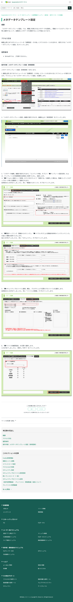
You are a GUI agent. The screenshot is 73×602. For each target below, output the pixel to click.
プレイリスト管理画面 (10, 485)
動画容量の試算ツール (9, 582)
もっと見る (6, 489)
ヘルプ (5, 562)
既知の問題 (41, 565)
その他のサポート (9, 576)
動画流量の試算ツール (44, 579)
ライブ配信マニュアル (9, 540)
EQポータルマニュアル (44, 537)
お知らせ (5, 508)
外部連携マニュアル (8, 554)
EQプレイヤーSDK (8, 551)
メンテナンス (7, 512)
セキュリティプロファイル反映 (13, 479)
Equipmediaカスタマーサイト (8, 15)
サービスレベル (42, 586)
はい (32, 409)
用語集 (5, 568)
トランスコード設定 (9, 464)
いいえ (41, 409)
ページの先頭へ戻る (8, 421)
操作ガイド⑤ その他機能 (56, 15)
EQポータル (41, 523)
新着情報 (6, 505)
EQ (4, 523)
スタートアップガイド (10, 519)
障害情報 (40, 512)
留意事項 (5, 441)
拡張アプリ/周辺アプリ (9, 533)
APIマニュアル (42, 551)
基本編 (46, 15)
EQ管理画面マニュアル (37, 15)
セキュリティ (7, 586)
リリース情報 (41, 508)
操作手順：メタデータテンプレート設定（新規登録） (20, 444)
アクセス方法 (7, 438)
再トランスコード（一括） (11, 476)
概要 (4, 435)
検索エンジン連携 (8, 461)
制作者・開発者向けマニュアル (13, 547)
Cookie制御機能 (8, 458)
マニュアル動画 (42, 533)
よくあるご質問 (7, 565)
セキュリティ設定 (8, 470)
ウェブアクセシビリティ (45, 582)
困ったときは (41, 568)
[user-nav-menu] (2, 2)
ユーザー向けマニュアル (24, 15)
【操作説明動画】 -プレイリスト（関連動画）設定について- (22, 482)
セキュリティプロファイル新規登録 (14, 473)
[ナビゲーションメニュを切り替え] (70, 2)
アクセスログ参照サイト (10, 579)
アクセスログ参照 (8, 467)
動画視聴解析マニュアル (45, 540)
